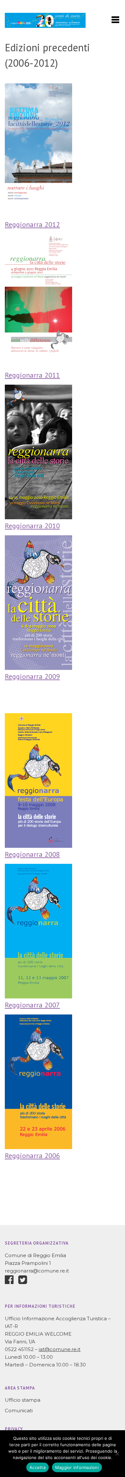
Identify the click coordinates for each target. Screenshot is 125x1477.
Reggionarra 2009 (32, 676)
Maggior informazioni (77, 1467)
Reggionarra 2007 (32, 1004)
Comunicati (19, 1410)
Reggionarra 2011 (32, 375)
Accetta (37, 1467)
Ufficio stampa (22, 1400)
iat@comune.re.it (59, 1349)
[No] (117, 1453)
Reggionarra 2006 (32, 1155)
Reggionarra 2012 (32, 224)
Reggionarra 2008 (32, 854)
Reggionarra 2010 (32, 525)
